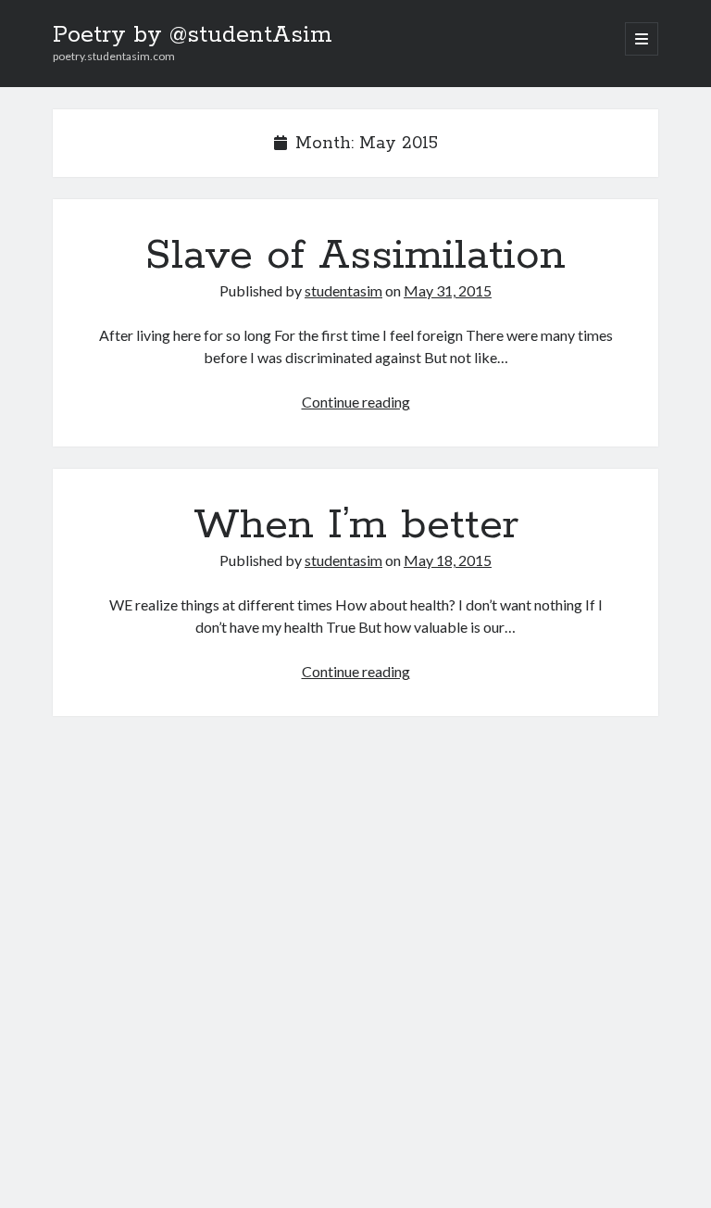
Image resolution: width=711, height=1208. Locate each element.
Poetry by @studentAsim (192, 35)
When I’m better (355, 525)
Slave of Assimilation (355, 256)
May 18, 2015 (448, 560)
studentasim (343, 290)
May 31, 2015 (448, 290)
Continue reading (356, 401)
